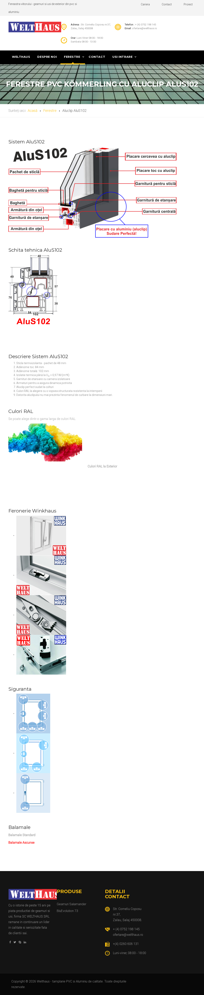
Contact (167, 4)
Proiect (188, 4)
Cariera (145, 4)
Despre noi (47, 57)
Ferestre (72, 57)
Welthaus (21, 57)
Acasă (32, 110)
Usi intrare (122, 57)
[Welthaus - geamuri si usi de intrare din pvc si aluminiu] (34, 27)
